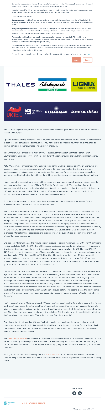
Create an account (37, 403)
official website (53, 354)
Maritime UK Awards (17, 338)
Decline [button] (87, 60)
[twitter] (74, 393)
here (88, 54)
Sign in (24, 403)
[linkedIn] (80, 393)
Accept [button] (76, 60)
